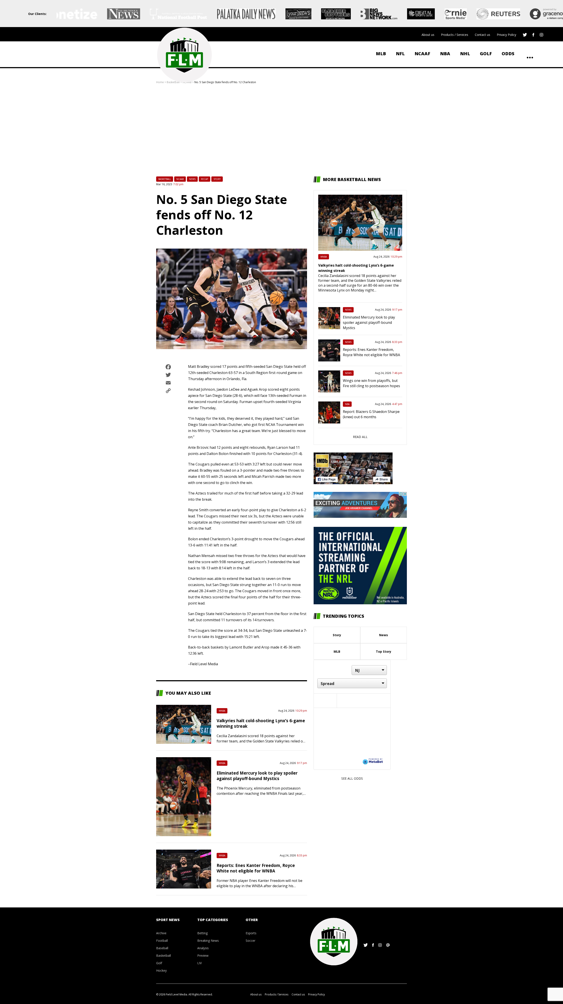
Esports (251, 933)
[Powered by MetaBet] (373, 761)
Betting (202, 933)
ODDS (508, 54)
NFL (400, 54)
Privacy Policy (506, 35)
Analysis (203, 948)
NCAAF (422, 54)
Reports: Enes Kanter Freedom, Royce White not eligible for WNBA (256, 868)
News (192, 179)
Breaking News (208, 940)
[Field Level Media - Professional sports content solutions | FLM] (184, 55)
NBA (445, 54)
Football (162, 940)
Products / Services (454, 35)
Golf (486, 54)
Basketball (164, 179)
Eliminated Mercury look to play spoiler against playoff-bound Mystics (257, 775)
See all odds (352, 778)
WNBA (222, 710)
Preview (202, 955)
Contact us (482, 35)
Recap (204, 179)
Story (217, 179)
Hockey (161, 970)
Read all (360, 437)
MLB (381, 54)
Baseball (162, 948)
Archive (161, 933)
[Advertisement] (281, 130)
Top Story (383, 651)
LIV (199, 963)
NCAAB (180, 179)
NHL (465, 54)
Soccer (250, 940)
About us (428, 35)
